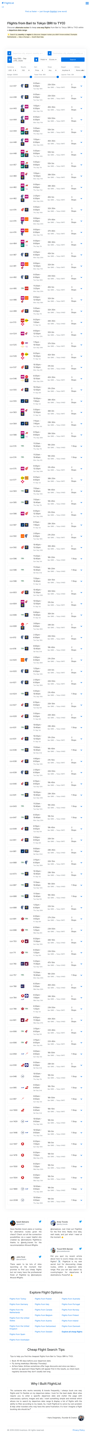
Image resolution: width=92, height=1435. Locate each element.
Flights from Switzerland (45, 1326)
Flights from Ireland (70, 1321)
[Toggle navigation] (87, 3)
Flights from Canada (43, 1310)
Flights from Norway (70, 1310)
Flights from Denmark (71, 1326)
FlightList (9, 3)
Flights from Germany (19, 1304)
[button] (81, 86)
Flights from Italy (42, 1304)
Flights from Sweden (43, 1332)
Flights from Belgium (43, 1315)
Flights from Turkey (18, 1299)
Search (73, 59)
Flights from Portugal (71, 1304)
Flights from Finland (70, 1315)
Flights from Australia (71, 1299)
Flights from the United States (19, 1319)
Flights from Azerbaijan (19, 1340)
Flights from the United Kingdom (19, 1327)
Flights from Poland (43, 1299)
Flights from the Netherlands (16, 1311)
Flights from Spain (17, 1334)
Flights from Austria (43, 1321)
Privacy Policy (79, 1430)
